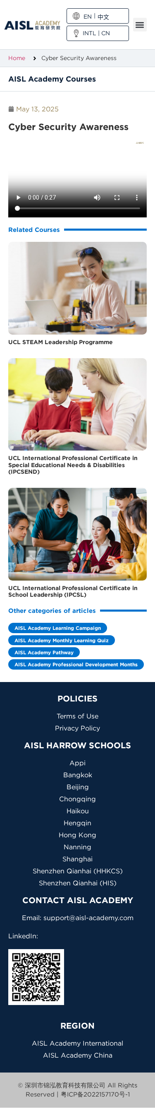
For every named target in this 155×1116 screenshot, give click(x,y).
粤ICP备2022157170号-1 (95, 1094)
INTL (89, 33)
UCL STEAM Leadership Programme (60, 342)
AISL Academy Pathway (44, 652)
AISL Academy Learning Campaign (57, 627)
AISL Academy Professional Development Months (76, 664)
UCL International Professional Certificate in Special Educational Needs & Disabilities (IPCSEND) (73, 465)
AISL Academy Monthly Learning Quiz (61, 640)
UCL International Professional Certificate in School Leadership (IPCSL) (73, 591)
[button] (140, 24)
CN (105, 33)
